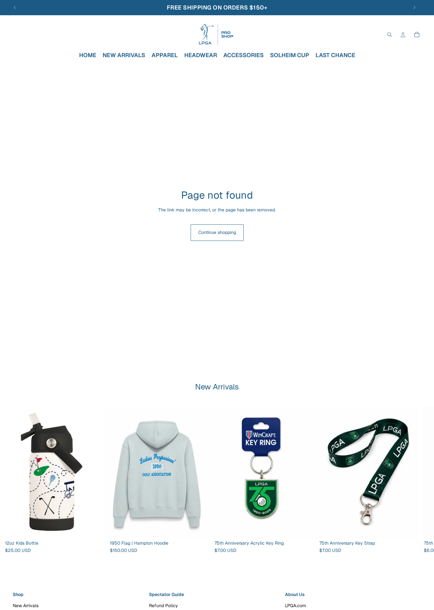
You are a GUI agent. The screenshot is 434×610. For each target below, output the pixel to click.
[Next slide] (414, 8)
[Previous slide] (15, 8)
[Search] (390, 35)
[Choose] (199, 527)
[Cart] (417, 35)
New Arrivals (25, 605)
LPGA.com (295, 605)
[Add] (95, 527)
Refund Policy (163, 605)
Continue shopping (217, 232)
